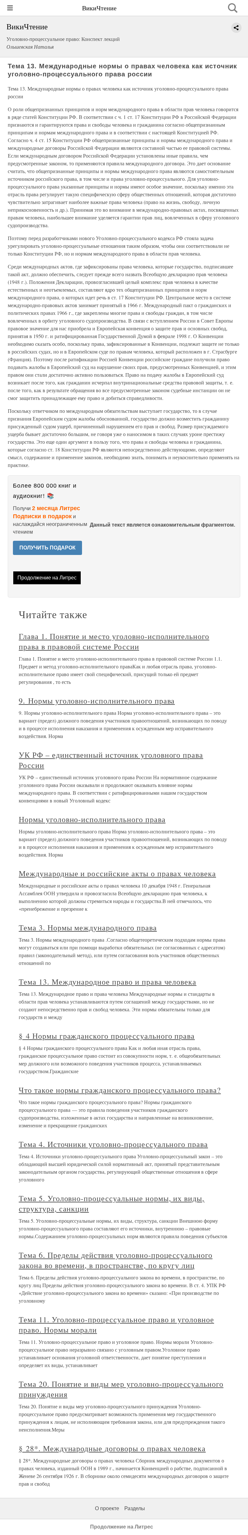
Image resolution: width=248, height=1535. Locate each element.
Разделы (134, 1508)
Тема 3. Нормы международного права (88, 927)
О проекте (107, 1508)
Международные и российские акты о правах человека (117, 873)
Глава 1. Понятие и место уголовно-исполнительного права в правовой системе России (114, 641)
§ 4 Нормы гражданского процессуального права (107, 1036)
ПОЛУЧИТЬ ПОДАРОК (47, 547)
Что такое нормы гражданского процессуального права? (120, 1090)
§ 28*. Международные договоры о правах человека (112, 1448)
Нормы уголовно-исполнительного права (92, 819)
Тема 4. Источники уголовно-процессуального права (113, 1144)
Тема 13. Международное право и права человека (107, 981)
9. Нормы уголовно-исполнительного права (97, 700)
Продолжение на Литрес (47, 577)
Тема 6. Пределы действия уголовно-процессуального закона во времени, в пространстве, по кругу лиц (115, 1260)
